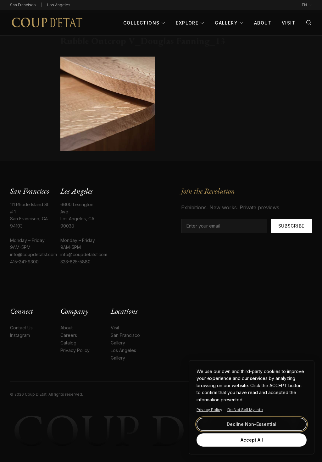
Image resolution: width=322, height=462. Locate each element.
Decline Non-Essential (251, 424)
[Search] (309, 22)
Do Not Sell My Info (245, 409)
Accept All (252, 440)
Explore (187, 22)
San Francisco (23, 5)
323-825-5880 (75, 261)
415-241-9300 (24, 261)
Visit (289, 22)
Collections (141, 22)
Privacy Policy (209, 409)
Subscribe (291, 225)
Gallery (226, 22)
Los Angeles (58, 5)
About (263, 22)
